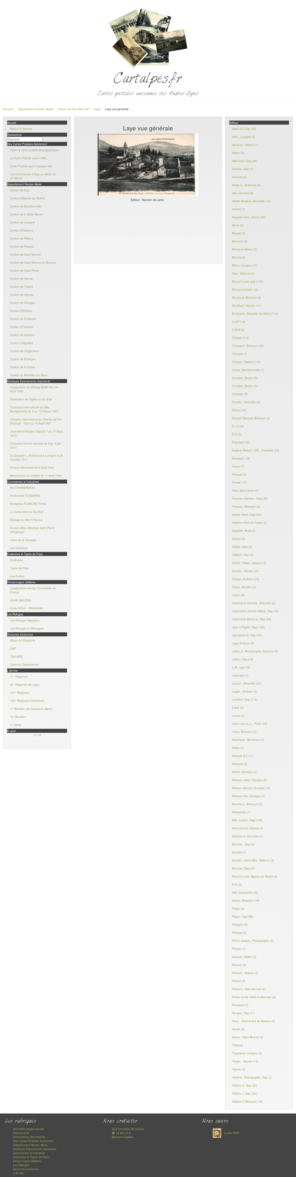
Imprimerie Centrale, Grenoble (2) (253, 603)
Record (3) (239, 965)
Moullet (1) (239, 852)
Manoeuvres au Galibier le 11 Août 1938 (36, 476)
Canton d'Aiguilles (21, 343)
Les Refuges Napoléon (24, 620)
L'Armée (18, 1173)
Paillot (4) (238, 908)
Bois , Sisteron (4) (243, 273)
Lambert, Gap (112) (245, 699)
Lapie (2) (238, 707)
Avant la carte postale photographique (34, 150)
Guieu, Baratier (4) (244, 587)
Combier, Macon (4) (245, 386)
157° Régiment (19, 693)
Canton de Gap (20, 190)
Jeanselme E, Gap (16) (247, 635)
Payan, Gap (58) (242, 917)
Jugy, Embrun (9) (243, 643)
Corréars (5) (240, 394)
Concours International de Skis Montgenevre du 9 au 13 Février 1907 (34, 409)
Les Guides (17, 576)
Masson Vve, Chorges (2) (248, 796)
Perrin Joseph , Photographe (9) (252, 941)
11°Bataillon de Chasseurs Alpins (31, 709)
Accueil (7, 109)
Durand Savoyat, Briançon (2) (251, 418)
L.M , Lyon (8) (241, 667)
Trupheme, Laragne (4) (247, 1053)
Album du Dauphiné (22, 640)
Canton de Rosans (22, 246)
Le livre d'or (123, 1133)
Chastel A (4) (240, 338)
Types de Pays (19, 568)
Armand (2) (239, 177)
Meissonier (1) (241, 812)
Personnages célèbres (27, 1161)
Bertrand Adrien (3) (244, 249)
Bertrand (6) (240, 241)
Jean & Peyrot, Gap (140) (248, 627)
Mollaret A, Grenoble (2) (247, 836)
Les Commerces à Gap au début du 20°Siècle (33, 176)
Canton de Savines (22, 335)
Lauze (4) (238, 716)
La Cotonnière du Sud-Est (26, 512)
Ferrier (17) (239, 482)
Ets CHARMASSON (22, 488)
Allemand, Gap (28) (244, 161)
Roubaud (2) (240, 1005)
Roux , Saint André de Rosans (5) (253, 1021)
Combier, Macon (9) (245, 378)
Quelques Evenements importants (34, 1149)
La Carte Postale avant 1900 (28, 158)
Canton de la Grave (22, 367)
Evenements (21, 1133)
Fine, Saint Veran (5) (245, 490)
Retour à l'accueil (21, 129)
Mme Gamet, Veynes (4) (247, 828)
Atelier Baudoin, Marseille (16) (251, 201)
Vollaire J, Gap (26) (244, 1093)
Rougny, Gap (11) (243, 1013)
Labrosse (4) (240, 675)
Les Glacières (19, 548)
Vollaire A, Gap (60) (244, 1085)
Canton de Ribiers (21, 238)
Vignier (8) (238, 1069)
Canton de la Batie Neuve (26, 214)
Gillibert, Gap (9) (242, 555)
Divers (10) (239, 410)
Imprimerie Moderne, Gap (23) (251, 619)
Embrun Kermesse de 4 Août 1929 (32, 467)
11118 (37, 735)
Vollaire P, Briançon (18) (247, 1101)
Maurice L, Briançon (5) (247, 804)
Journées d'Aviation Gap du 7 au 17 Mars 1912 (36, 433)
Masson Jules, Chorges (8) (249, 780)
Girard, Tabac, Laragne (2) (249, 563)
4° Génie (15, 725)
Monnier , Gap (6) (243, 844)
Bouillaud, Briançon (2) (246, 297)
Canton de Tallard (21, 287)
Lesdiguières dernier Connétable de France (33, 590)
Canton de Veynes (21, 295)
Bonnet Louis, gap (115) (247, 281)
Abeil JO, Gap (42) (244, 129)
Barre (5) (238, 225)
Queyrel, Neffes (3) (244, 957)
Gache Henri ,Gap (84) (246, 515)
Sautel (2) (238, 1029)
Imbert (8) (238, 595)
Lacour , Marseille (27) (246, 683)
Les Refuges (21, 1165)
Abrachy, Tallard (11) (245, 145)
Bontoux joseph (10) (245, 289)
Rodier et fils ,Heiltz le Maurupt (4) (254, 997)
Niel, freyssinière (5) (245, 892)
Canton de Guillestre (23, 319)
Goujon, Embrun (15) (245, 579)
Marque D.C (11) (243, 756)
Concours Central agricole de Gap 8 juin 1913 (35, 445)
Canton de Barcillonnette (25, 206)
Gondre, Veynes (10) (245, 571)
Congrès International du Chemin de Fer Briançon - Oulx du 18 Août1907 (36, 421)
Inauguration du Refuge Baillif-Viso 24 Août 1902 (34, 389)
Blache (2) (238, 257)
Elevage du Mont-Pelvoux (26, 520)
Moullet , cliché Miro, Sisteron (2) (253, 860)
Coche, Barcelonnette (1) (248, 370)
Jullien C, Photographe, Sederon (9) (255, 651)
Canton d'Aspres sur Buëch (27, 198)
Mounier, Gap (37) (244, 868)
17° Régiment (19, 677)
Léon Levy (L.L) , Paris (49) (249, 724)
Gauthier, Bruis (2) (244, 531)
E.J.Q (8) (238, 426)
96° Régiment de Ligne (24, 685)
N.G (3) (237, 884)
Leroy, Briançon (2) (244, 732)
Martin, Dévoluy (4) (244, 772)
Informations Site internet (29, 1137)
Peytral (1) (238, 949)
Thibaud (237, 1045)
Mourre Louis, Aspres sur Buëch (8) (255, 876)
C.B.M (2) (238, 330)
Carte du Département (24, 664)
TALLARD (16, 656)
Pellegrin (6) (240, 925)
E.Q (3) (236, 434)
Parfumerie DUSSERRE (25, 496)
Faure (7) (238, 466)
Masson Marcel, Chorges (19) (251, 788)
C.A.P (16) (238, 322)
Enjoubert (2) (240, 442)
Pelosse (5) (239, 933)
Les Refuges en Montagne (27, 628)
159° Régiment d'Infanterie (27, 701)
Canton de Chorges (22, 303)
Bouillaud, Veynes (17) (246, 305)
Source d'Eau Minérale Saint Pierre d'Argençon (32, 530)
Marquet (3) (239, 764)
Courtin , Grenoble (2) (246, 402)
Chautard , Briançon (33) (248, 346)
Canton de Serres (21, 279)
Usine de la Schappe (23, 540)
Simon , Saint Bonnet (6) (247, 1037)
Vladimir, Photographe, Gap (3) (252, 1077)
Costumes (16, 560)
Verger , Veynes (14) (245, 1061)
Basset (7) (238, 233)
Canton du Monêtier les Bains (29, 375)
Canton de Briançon (22, 359)
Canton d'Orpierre (21, 230)
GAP (13, 648)
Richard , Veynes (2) (245, 973)
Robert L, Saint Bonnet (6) (249, 989)
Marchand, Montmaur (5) (248, 740)
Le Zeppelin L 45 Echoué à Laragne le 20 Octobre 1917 (36, 457)
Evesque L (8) (241, 458)
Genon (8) (238, 539)
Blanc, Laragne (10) (245, 265)
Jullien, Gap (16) (242, 659)
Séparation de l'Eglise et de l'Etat (31, 399)
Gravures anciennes (26, 1169)
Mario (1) (238, 748)
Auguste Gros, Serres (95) (249, 217)
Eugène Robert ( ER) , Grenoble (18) (255, 450)
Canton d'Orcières (21, 327)
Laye (96, 109)
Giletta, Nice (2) (242, 547)
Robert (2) (238, 981)
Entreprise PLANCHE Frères (28, 504)
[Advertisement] (148, 232)
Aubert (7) (238, 209)
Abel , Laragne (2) (243, 137)
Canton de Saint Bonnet (73, 109)
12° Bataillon (18, 717)
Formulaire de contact (129, 1129)
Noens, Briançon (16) (245, 900)
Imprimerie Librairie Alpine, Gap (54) (255, 611)
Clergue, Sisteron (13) (246, 362)
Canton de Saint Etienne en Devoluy (33, 262)
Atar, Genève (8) (242, 193)
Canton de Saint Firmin (24, 271)
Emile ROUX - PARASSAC (26, 608)
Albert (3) (238, 153)
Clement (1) (239, 354)
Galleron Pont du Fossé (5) (249, 523)
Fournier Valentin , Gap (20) (250, 498)
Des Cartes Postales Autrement (33, 1141)
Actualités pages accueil (28, 1129)
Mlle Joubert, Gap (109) (247, 820)
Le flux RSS (231, 1133)
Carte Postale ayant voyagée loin (31, 166)
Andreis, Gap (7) (242, 169)
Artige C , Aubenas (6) (246, 185)
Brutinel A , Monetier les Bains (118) (255, 314)
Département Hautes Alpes (35, 109)
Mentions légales (122, 1137)
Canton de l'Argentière (24, 351)
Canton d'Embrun (21, 311)
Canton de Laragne (22, 222)
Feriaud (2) (239, 474)
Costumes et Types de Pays (31, 1157)
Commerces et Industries (29, 1153)
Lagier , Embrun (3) (244, 691)
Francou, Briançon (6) (246, 506)
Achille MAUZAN (20, 600)
